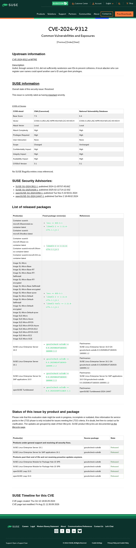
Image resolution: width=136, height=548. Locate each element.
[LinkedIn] (74, 531)
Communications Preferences (80, 526)
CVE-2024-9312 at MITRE (24, 59)
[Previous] (61, 42)
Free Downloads (124, 14)
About (63, 526)
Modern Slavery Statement (48, 526)
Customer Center (81, 4)
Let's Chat (109, 526)
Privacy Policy (112, 543)
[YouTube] (56, 531)
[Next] (76, 42)
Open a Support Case (19, 543)
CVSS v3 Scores (19, 106)
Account (98, 4)
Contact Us (106, 14)
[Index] (70, 42)
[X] (68, 531)
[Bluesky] (80, 531)
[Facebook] (62, 531)
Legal (32, 526)
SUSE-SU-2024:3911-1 (27, 186)
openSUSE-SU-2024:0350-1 (29, 193)
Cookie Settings (97, 543)
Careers (25, 526)
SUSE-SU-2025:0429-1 (27, 190)
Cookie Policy (124, 543)
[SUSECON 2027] (60, 3)
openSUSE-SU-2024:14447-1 (30, 196)
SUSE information (25, 83)
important (52, 95)
